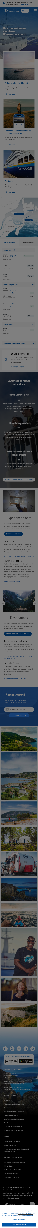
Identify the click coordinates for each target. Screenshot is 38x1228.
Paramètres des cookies (19, 1219)
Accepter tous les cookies (19, 1224)
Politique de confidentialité (26, 1215)
